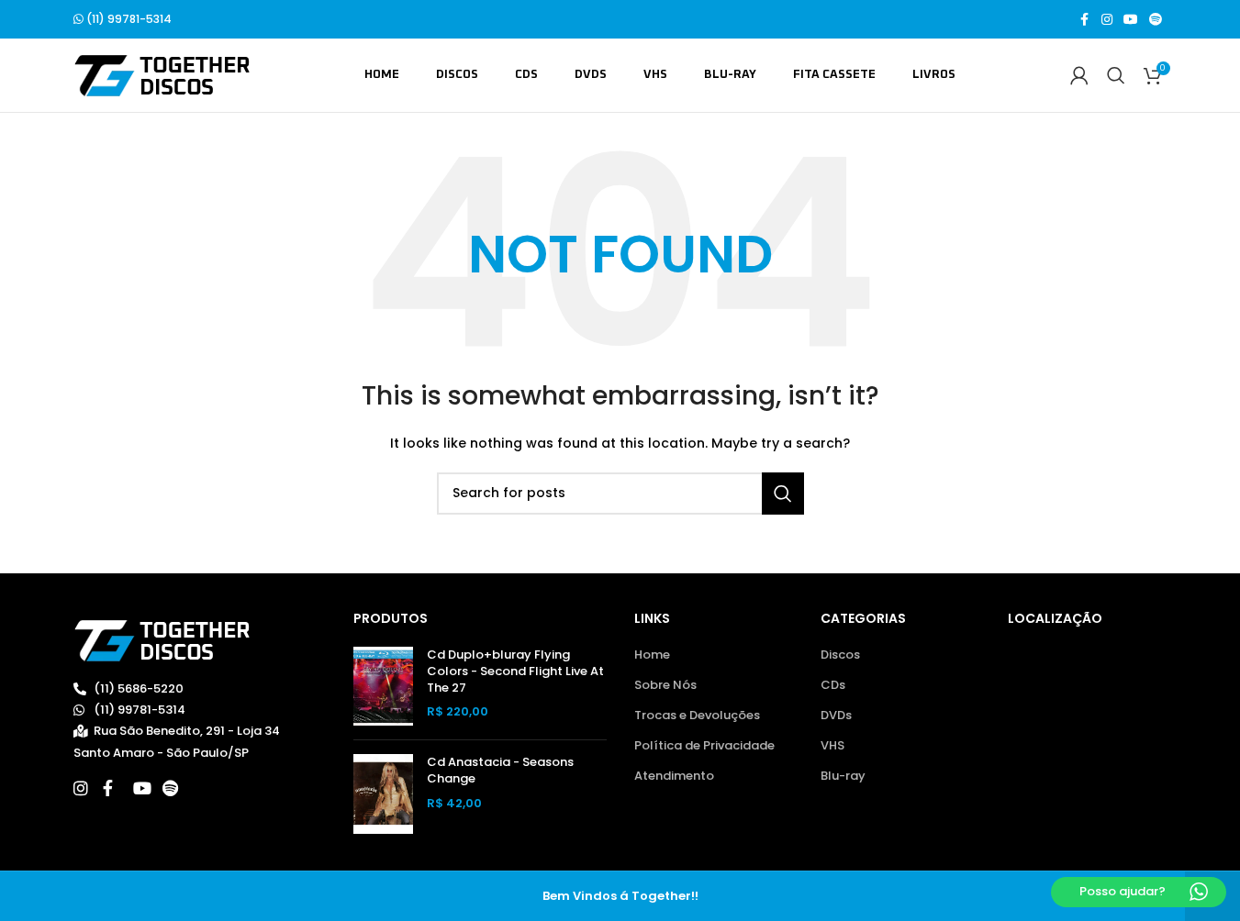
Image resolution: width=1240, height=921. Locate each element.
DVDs (836, 715)
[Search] (1116, 75)
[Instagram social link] (1107, 19)
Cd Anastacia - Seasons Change (500, 770)
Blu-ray (843, 776)
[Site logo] (162, 74)
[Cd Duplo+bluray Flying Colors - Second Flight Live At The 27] (383, 687)
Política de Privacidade (704, 746)
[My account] (1079, 75)
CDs (833, 685)
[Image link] (162, 640)
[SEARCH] (783, 493)
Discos (840, 655)
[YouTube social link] (1131, 19)
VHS (832, 746)
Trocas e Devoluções (697, 715)
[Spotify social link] (1155, 19)
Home (652, 655)
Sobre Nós (665, 685)
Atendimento (674, 776)
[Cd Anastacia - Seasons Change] (383, 794)
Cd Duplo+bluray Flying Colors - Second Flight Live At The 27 (515, 671)
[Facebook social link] (1085, 19)
